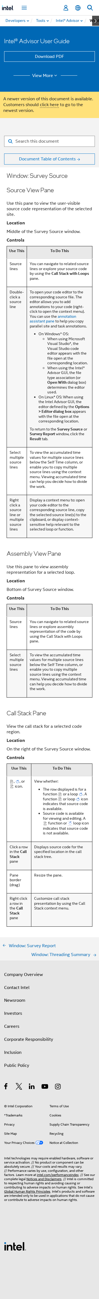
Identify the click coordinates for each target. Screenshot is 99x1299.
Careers (11, 1026)
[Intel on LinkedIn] (32, 1087)
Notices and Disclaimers (44, 1179)
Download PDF (49, 56)
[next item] (95, 21)
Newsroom (14, 1000)
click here (49, 104)
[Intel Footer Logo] (15, 1246)
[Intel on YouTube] (45, 1087)
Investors (13, 1013)
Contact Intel (16, 987)
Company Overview (23, 974)
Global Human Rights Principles (27, 1191)
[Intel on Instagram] (58, 1087)
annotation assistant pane (53, 319)
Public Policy (16, 1065)
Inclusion (12, 1052)
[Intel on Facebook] (6, 1087)
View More (42, 75)
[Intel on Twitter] (19, 1087)
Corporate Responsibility (28, 1039)
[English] (78, 8)
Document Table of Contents (47, 159)
